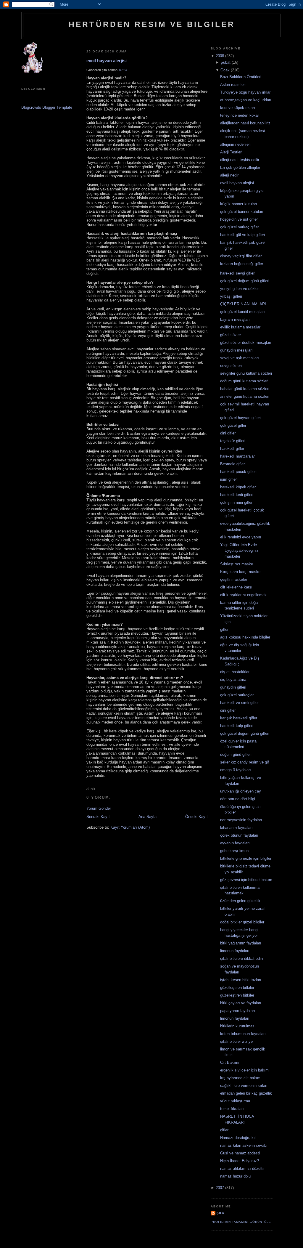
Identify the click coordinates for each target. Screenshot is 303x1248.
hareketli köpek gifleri (238, 487)
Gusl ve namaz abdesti (240, 1153)
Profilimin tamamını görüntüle (241, 1221)
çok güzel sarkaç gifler (239, 227)
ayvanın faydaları (235, 843)
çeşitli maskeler (233, 579)
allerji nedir (229, 175)
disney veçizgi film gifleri (241, 256)
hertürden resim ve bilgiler (152, 24)
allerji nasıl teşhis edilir (239, 160)
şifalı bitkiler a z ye (236, 1041)
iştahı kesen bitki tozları (240, 980)
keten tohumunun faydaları (243, 1034)
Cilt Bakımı (229, 1062)
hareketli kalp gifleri (236, 726)
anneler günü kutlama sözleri (244, 396)
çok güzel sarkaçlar (237, 695)
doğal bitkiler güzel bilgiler (242, 922)
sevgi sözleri (231, 365)
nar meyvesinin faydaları (241, 820)
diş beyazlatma (233, 679)
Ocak (225, 70)
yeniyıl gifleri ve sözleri (240, 288)
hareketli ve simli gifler (239, 702)
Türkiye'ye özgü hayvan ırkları (246, 92)
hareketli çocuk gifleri (238, 471)
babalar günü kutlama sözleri (244, 388)
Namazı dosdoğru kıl (238, 1137)
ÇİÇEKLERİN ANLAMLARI (243, 304)
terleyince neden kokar (239, 115)
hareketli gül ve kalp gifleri (242, 234)
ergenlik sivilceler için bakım (244, 1070)
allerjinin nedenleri (235, 144)
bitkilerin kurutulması (238, 1026)
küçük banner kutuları (238, 204)
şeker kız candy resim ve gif (244, 762)
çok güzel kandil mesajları (242, 311)
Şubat (225, 62)
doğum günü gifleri (236, 754)
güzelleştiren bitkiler (237, 987)
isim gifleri (229, 479)
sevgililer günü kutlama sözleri (246, 373)
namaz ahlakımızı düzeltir (242, 1168)
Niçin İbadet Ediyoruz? (239, 1161)
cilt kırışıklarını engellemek (243, 595)
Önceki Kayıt (196, 816)
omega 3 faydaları (235, 770)
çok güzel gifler (233, 425)
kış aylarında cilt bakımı (241, 1078)
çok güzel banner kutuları (241, 211)
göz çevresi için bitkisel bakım (246, 880)
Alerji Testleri (231, 152)
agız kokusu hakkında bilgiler (245, 637)
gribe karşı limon (234, 850)
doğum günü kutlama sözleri (244, 381)
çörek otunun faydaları (239, 835)
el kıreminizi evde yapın (240, 537)
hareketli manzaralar (237, 456)
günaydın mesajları (236, 350)
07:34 (123, 70)
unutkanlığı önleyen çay (240, 791)
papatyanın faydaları (237, 1010)
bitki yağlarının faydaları (240, 943)
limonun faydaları (234, 951)
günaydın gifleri (233, 687)
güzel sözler (230, 335)
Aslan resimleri (233, 84)
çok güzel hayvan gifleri (240, 418)
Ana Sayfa (147, 816)
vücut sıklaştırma (235, 1101)
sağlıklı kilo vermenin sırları (243, 1085)
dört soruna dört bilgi (237, 799)
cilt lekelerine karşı (236, 587)
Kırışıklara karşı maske (240, 572)
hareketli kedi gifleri (236, 495)
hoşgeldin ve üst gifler (239, 219)
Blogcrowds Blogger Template (46, 107)
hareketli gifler (232, 448)
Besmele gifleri (233, 464)
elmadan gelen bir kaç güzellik (246, 1093)
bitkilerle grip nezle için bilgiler (245, 858)
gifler (224, 629)
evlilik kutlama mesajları (241, 327)
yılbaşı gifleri (231, 296)
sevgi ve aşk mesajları (239, 358)
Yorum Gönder (98, 808)
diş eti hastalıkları (235, 672)
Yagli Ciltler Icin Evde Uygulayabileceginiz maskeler (239, 551)
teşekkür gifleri (232, 441)
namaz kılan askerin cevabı (243, 1145)
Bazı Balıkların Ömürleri (240, 77)
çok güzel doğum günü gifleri (244, 281)
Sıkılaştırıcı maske (236, 564)
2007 (220, 1188)
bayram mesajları (235, 319)
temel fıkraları (232, 1108)
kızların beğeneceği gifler (241, 264)
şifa (220, 1213)
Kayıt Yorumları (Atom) (130, 827)
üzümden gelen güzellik (240, 901)
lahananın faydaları (236, 827)
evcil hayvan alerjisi (106, 60)
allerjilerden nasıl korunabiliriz (245, 123)
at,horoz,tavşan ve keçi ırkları (245, 100)
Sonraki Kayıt (98, 816)
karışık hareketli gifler (238, 718)
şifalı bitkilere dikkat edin (241, 958)
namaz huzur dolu (235, 1176)
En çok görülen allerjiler (240, 167)
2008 (220, 56)
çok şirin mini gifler (236, 502)
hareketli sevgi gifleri (237, 273)
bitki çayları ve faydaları (240, 1003)
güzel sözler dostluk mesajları (245, 342)
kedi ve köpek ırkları (237, 107)
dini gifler (228, 433)
